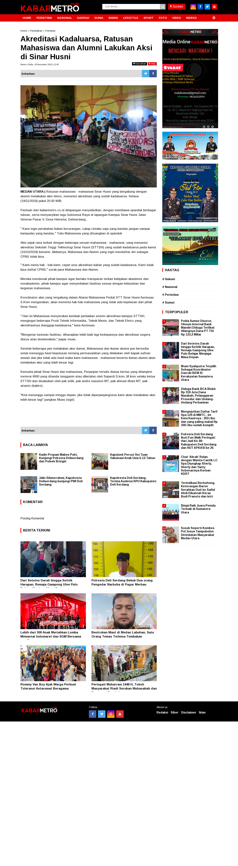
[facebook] (200, 6)
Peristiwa (50, 30)
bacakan (140, 63)
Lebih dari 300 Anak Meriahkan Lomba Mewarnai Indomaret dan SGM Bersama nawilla (50, 636)
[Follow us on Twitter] (101, 714)
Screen (177, 6)
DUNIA (98, 17)
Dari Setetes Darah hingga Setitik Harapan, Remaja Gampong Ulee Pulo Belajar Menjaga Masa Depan (49, 584)
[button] (214, 16)
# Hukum (168, 279)
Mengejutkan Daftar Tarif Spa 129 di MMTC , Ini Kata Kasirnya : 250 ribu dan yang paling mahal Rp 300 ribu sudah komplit (199, 418)
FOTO (163, 17)
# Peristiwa (170, 294)
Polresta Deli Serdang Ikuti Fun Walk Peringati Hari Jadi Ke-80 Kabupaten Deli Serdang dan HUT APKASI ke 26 (198, 441)
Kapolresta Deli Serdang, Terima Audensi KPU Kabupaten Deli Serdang (133, 481)
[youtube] (214, 6)
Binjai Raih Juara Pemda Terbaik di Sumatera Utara (198, 509)
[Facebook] (153, 73)
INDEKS (191, 17)
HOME (27, 17)
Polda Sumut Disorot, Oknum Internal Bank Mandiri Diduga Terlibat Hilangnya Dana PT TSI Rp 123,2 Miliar (198, 327)
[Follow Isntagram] (111, 714)
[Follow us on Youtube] (120, 714)
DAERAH (83, 17)
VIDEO (176, 17)
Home (23, 30)
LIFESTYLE (130, 17)
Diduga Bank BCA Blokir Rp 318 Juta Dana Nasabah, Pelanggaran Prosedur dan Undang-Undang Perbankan (198, 395)
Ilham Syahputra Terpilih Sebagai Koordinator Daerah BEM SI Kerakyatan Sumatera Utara (198, 373)
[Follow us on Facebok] (92, 714)
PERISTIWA (44, 17)
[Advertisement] (88, 416)
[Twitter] (145, 73)
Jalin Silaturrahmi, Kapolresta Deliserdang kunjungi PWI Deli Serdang (61, 481)
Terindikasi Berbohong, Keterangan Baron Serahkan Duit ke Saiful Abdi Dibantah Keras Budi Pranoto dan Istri (198, 489)
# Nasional (169, 286)
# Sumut (168, 302)
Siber (174, 712)
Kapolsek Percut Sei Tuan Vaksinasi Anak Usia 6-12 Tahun (132, 456)
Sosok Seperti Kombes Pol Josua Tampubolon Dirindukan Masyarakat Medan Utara (197, 533)
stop (153, 63)
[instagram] (193, 6)
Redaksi (162, 712)
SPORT (149, 17)
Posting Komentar (32, 518)
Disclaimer (188, 712)
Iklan (202, 712)
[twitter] (207, 6)
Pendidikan (36, 30)
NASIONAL (64, 17)
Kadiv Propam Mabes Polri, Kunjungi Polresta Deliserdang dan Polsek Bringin (61, 458)
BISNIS (113, 17)
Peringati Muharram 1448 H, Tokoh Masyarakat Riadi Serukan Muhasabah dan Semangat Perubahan (124, 688)
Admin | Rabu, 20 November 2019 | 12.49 (39, 64)
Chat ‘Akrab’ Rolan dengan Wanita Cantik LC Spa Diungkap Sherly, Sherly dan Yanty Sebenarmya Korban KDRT (199, 465)
